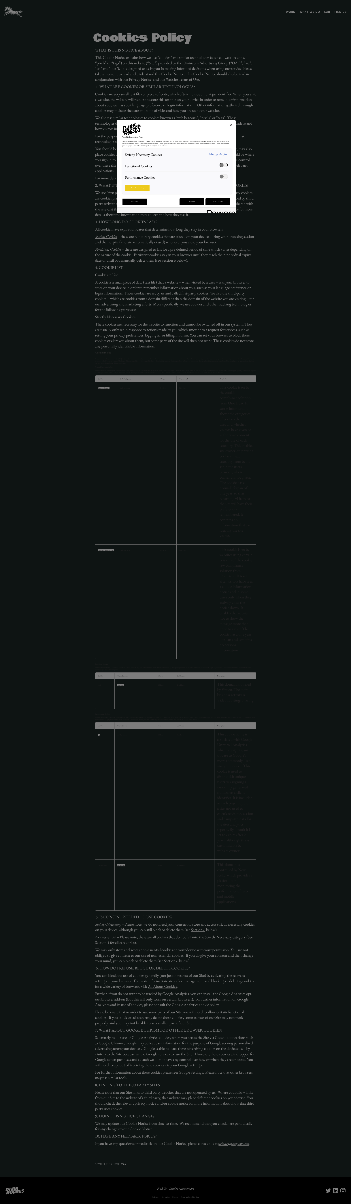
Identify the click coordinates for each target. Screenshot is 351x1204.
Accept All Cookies (217, 201)
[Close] (231, 125)
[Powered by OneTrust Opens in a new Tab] (220, 210)
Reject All (192, 201)
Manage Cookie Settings (137, 188)
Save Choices (134, 201)
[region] (176, 166)
